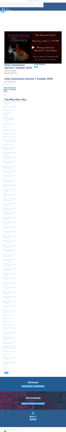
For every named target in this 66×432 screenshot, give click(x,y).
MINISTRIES (24, 403)
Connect (22, 2)
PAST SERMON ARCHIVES (39, 386)
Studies (27, 2)
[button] (33, 47)
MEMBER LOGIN (41, 403)
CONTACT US (33, 419)
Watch (32, 2)
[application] (33, 47)
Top (5, 431)
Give (41, 2)
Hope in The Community (7, 2)
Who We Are (16, 2)
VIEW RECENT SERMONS (27, 386)
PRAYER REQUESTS (32, 403)
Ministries (37, 2)
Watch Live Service (33, 1)
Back (6, 372)
